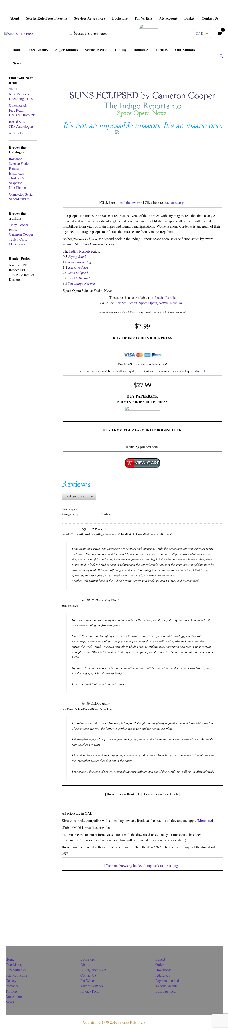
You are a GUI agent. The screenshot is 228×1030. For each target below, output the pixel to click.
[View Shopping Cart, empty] (219, 33)
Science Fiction (20, 163)
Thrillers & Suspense (16, 180)
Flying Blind (77, 256)
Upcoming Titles (21, 98)
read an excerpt (174, 202)
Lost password (165, 991)
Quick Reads (18, 105)
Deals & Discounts (22, 114)
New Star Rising (79, 262)
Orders (160, 964)
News (10, 1001)
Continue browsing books (124, 865)
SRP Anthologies (21, 126)
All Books (16, 133)
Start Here (16, 89)
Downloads (163, 969)
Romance (15, 158)
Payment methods (167, 980)
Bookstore (87, 959)
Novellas (176, 302)
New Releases (19, 94)
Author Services (91, 985)
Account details (166, 985)
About (84, 964)
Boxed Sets (17, 121)
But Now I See (78, 267)
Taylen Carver (19, 239)
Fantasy (14, 168)
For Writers (88, 980)
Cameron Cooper (21, 234)
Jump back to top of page (161, 865)
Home (10, 959)
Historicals (16, 173)
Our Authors (14, 996)
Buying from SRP (93, 969)
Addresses (162, 975)
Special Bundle (165, 297)
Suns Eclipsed (78, 272)
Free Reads (17, 110)
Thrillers (11, 991)
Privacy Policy (90, 991)
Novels (163, 302)
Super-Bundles (19, 198)
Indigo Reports (79, 251)
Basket (160, 959)
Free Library (14, 964)
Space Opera (148, 302)
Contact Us (88, 975)
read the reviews (130, 202)
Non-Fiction (17, 187)
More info (200, 371)
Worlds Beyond (79, 278)
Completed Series (21, 194)
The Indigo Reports (81, 283)
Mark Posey (17, 244)
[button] (222, 56)
